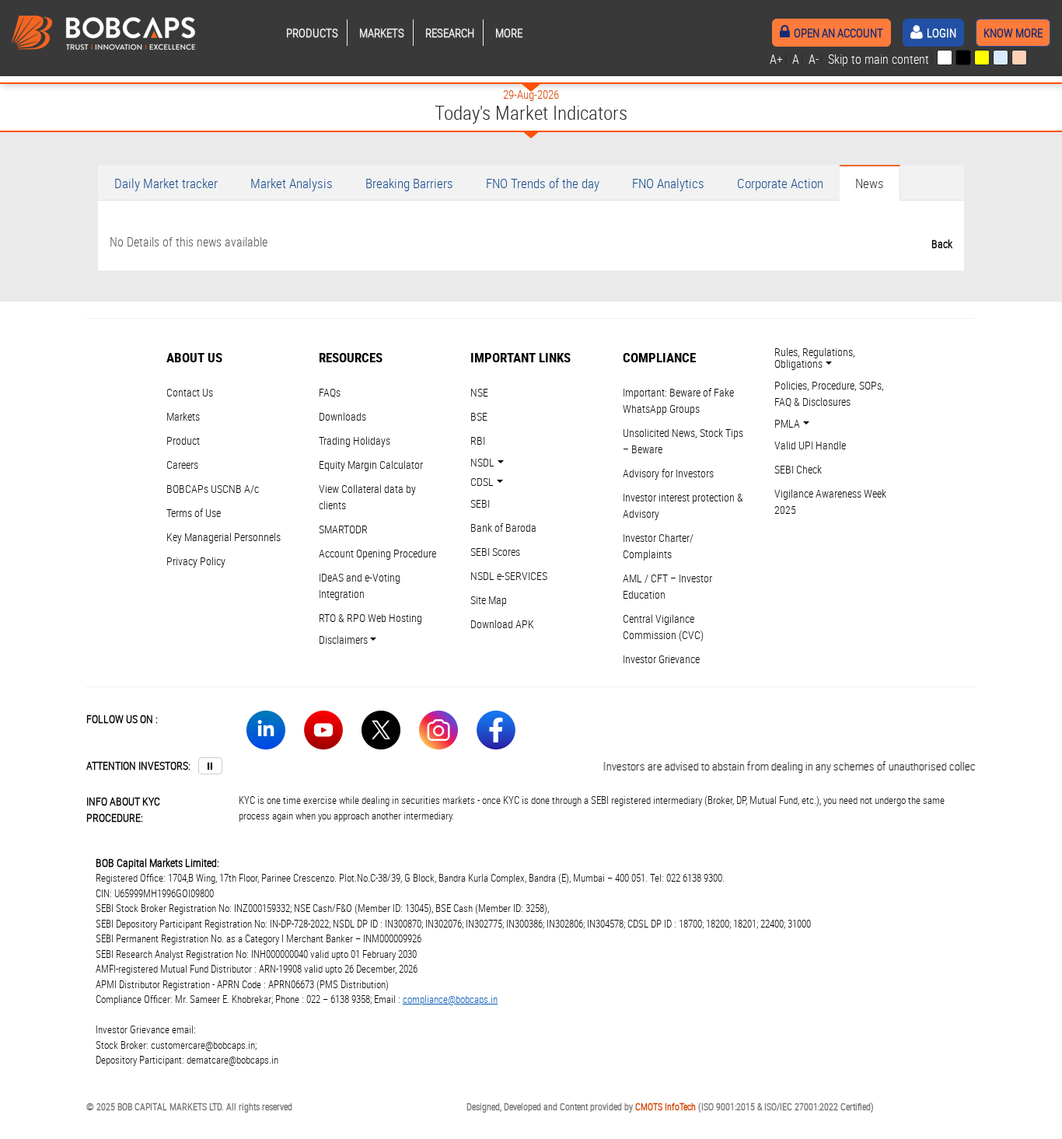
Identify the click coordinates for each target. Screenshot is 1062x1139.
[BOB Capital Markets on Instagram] (438, 732)
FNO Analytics (668, 183)
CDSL (482, 481)
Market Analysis (291, 183)
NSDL (482, 462)
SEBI (480, 503)
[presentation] (944, 57)
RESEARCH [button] (449, 32)
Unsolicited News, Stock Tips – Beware (683, 440)
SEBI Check (798, 469)
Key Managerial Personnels (223, 536)
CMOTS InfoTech (665, 1106)
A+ (776, 59)
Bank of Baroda (503, 527)
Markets (183, 416)
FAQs (330, 392)
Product (183, 440)
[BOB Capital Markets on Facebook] (496, 732)
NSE (479, 392)
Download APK (502, 624)
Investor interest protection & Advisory (683, 505)
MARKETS (381, 32)
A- (814, 59)
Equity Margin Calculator (371, 464)
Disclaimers (343, 639)
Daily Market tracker (166, 183)
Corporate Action (780, 183)
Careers (182, 464)
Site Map (488, 599)
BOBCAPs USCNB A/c (212, 488)
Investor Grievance (661, 659)
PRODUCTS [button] (312, 32)
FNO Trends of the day (542, 183)
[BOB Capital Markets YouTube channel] (323, 732)
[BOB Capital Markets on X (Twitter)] (381, 732)
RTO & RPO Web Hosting (370, 617)
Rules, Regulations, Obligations (814, 357)
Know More (1013, 32)
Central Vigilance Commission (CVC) (663, 626)
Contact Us (189, 392)
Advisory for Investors (668, 473)
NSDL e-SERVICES (508, 575)
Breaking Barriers (409, 183)
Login (941, 32)
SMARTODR (343, 529)
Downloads (342, 416)
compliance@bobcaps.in (450, 999)
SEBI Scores (495, 551)
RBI (477, 440)
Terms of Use (193, 512)
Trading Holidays (354, 440)
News (869, 183)
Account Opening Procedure (377, 553)
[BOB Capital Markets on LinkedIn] (266, 732)
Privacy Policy (195, 561)
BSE (478, 416)
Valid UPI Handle (810, 445)
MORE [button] (508, 32)
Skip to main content (878, 59)
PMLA (787, 423)
